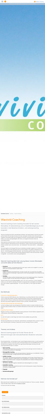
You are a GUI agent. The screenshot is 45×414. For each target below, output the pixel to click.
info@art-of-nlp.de (21, 383)
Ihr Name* (4, 395)
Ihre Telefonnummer (5, 407)
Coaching (11, 213)
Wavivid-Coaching (17, 213)
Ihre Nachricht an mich (6, 413)
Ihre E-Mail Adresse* (5, 401)
